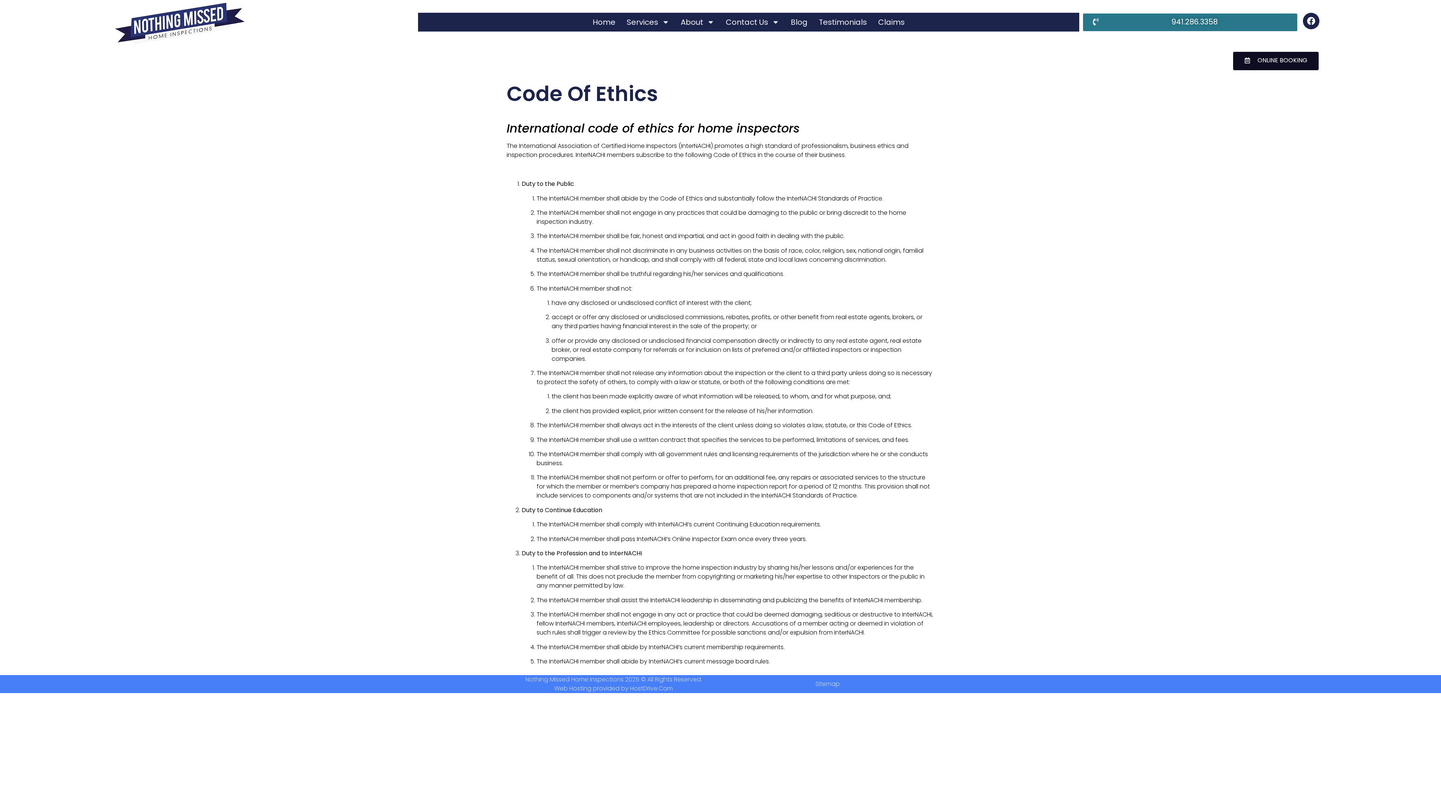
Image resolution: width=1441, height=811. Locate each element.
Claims (891, 22)
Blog (799, 22)
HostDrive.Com (651, 688)
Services (642, 22)
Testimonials (843, 22)
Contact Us (747, 22)
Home (604, 22)
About (692, 22)
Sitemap (827, 684)
